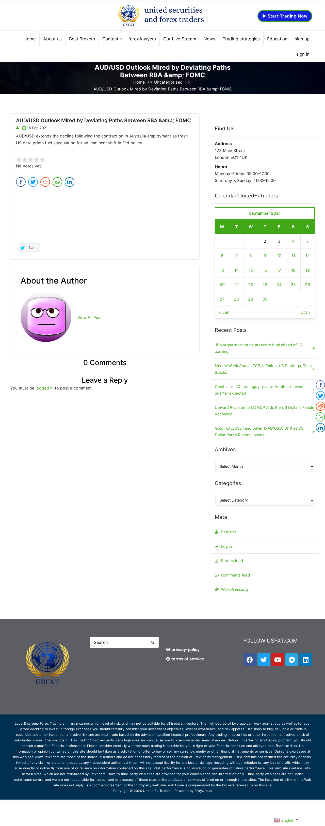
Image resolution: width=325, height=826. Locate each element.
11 (293, 255)
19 (307, 270)
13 (222, 270)
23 (264, 284)
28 (236, 299)
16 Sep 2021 (37, 128)
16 (265, 270)
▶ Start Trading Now (285, 16)
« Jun (224, 312)
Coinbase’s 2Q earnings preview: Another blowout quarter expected (260, 390)
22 (250, 284)
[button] (152, 642)
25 (293, 284)
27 (222, 299)
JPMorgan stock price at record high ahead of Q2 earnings (259, 348)
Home (139, 82)
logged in (45, 388)
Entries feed (232, 560)
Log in (226, 546)
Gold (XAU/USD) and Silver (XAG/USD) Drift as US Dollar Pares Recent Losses (259, 431)
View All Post (89, 317)
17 (279, 270)
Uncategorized (168, 82)
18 (293, 270)
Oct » (305, 312)
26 (307, 284)
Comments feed (235, 575)
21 (236, 284)
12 (307, 255)
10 (279, 255)
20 (222, 284)
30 (264, 299)
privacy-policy (185, 649)
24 (279, 284)
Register (228, 531)
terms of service (187, 658)
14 (236, 270)
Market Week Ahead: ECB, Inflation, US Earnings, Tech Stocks (263, 369)
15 (251, 270)
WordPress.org (234, 589)
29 (250, 299)
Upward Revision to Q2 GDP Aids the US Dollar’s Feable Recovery (264, 410)
